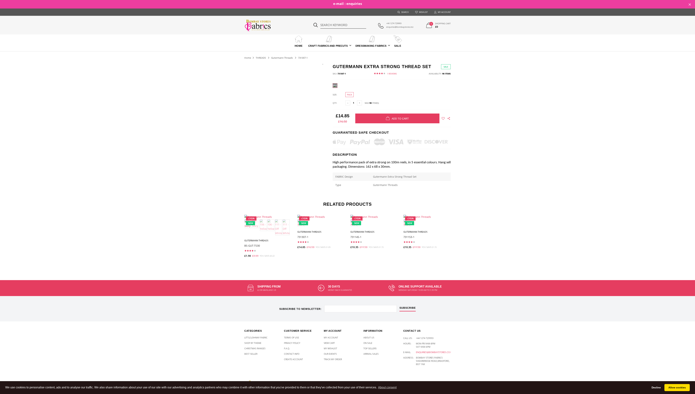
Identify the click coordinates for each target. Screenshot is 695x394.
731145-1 (355, 237)
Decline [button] (656, 387)
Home (298, 45)
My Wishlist (330, 348)
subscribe (407, 308)
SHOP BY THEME (252, 343)
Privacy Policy (292, 343)
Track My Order (333, 359)
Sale (397, 45)
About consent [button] (387, 387)
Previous (237, 239)
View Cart (329, 343)
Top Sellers (370, 348)
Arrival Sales (371, 353)
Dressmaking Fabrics (370, 45)
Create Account (293, 359)
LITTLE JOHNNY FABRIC (256, 337)
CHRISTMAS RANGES (255, 348)
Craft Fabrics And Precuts (328, 45)
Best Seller (250, 353)
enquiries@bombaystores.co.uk (434, 352)
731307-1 (302, 237)
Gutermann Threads (282, 57)
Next (458, 239)
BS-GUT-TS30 (252, 245)
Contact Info (291, 353)
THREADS (261, 57)
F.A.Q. (287, 348)
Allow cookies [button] (677, 387)
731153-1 (408, 237)
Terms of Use (291, 337)
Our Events (330, 353)
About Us (368, 337)
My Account (331, 337)
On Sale (367, 343)
